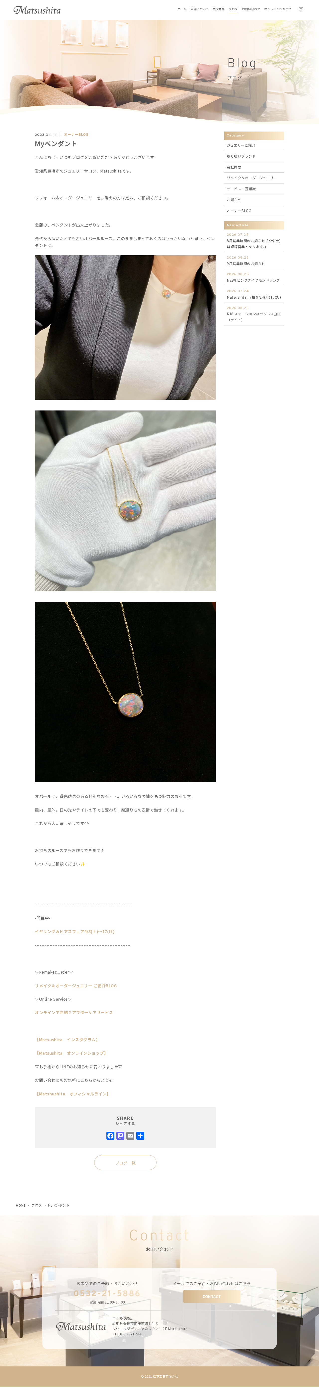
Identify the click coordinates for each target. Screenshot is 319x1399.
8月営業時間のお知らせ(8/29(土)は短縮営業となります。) (254, 241)
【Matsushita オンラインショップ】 (71, 1053)
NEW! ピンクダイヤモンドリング (253, 277)
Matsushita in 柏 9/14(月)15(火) (254, 294)
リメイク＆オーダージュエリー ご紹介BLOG (76, 986)
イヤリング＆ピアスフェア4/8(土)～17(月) (75, 931)
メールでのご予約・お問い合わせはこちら (212, 1283)
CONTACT (212, 1296)
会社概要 (234, 167)
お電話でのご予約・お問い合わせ (107, 1283)
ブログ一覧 (125, 1163)
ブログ (37, 1205)
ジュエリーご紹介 (241, 145)
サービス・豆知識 (241, 188)
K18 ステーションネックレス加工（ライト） (254, 314)
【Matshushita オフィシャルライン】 (73, 1094)
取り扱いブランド (241, 156)
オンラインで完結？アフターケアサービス (74, 1012)
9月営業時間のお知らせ (246, 261)
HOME (20, 1205)
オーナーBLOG (76, 134)
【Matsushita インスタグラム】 (67, 1039)
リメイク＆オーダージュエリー (252, 177)
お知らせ (234, 199)
